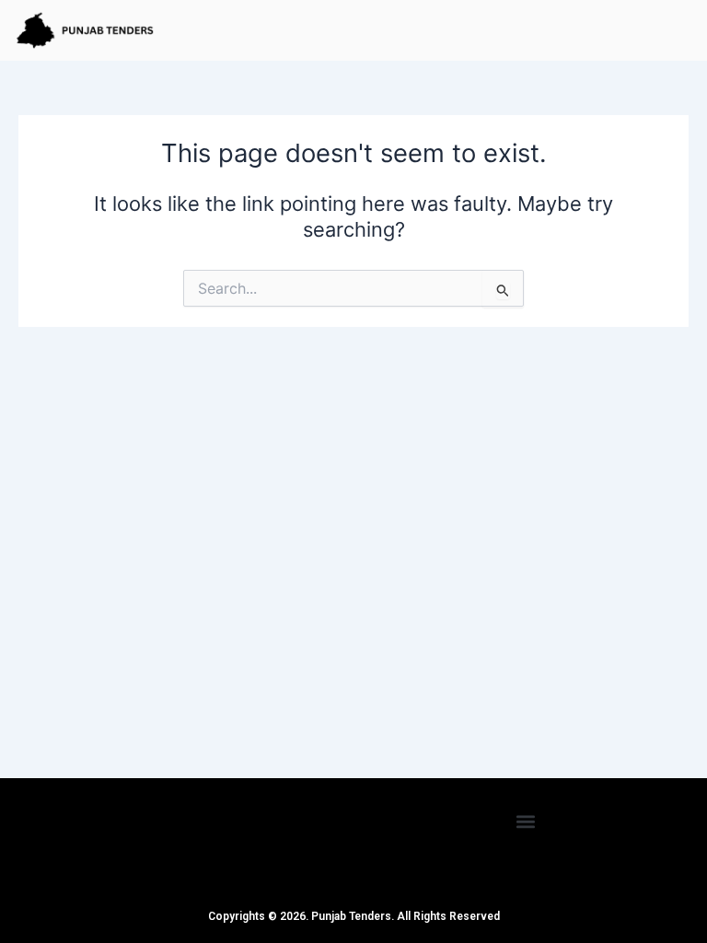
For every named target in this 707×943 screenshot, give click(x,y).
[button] (526, 821)
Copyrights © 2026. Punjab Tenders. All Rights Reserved (354, 916)
